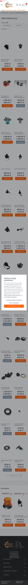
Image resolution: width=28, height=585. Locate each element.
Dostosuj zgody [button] (14, 303)
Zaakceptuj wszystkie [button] (14, 306)
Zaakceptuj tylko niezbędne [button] (14, 300)
